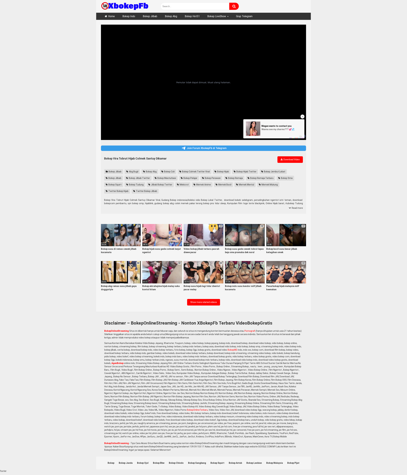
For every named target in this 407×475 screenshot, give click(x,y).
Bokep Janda (126, 463)
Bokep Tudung (136, 184)
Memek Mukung (269, 184)
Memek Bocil (224, 184)
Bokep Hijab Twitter (246, 171)
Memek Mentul (246, 184)
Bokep (111, 463)
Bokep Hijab (223, 171)
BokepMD (232, 350)
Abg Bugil (133, 171)
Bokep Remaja (235, 178)
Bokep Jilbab (150, 16)
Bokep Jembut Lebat (274, 171)
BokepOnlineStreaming (116, 331)
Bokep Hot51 (192, 16)
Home (111, 16)
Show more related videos (203, 302)
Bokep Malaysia (274, 463)
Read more (297, 208)
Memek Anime (203, 184)
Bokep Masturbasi (166, 178)
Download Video (291, 159)
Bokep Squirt (114, 184)
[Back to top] (396, 465)
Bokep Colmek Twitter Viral (196, 171)
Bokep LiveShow (216, 16)
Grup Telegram (244, 16)
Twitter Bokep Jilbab (146, 191)
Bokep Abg (171, 16)
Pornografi (250, 331)
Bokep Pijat (293, 463)
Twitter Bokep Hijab (118, 191)
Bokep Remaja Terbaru (261, 178)
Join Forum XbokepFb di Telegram (207, 148)
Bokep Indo (128, 16)
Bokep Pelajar (190, 178)
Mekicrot (184, 184)
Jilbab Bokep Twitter (161, 184)
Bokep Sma (286, 178)
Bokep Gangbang (197, 463)
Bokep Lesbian (254, 463)
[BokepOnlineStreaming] (125, 6)
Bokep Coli (169, 171)
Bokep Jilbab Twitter (139, 178)
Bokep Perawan (212, 178)
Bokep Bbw (158, 463)
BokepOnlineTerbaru (197, 410)
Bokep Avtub (235, 463)
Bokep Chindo (176, 463)
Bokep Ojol (142, 463)
